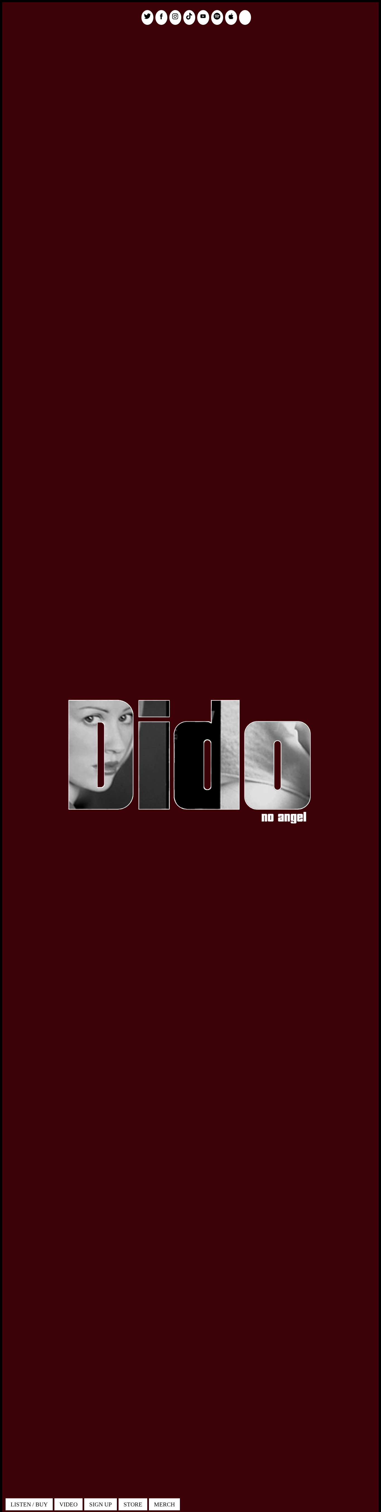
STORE (133, 1504)
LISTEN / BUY (29, 1504)
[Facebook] (161, 17)
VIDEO (68, 1504)
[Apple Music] (231, 17)
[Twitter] (147, 17)
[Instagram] (175, 17)
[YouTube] (203, 17)
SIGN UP (100, 1504)
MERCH (164, 1504)
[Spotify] (217, 17)
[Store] (245, 17)
